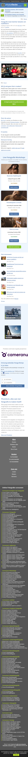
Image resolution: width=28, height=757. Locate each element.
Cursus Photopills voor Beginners (10, 714)
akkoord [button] (16, 754)
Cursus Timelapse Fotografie (9, 533)
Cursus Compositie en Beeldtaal (10, 503)
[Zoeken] (25, 5)
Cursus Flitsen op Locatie (8, 663)
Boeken (14, 446)
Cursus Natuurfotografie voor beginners (12, 627)
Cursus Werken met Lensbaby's (10, 615)
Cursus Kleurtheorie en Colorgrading (11, 576)
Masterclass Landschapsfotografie (11, 641)
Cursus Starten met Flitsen (9, 659)
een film (20, 53)
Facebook (7, 373)
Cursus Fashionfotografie (8, 682)
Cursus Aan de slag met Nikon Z (10, 542)
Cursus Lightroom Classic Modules (11, 551)
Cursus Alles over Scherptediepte (10, 493)
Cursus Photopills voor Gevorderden (11, 716)
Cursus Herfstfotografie (8, 630)
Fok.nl (5, 82)
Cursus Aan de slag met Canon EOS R (12, 538)
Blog (14, 439)
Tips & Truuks (14, 449)
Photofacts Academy (14, 122)
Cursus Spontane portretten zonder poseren (13, 667)
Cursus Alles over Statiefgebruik (10, 509)
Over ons (14, 469)
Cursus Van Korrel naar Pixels (10, 532)
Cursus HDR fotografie (8, 525)
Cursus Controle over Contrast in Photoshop (13, 581)
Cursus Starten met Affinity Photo (10, 728)
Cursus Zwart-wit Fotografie (9, 618)
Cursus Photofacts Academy (9, 738)
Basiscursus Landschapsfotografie (11, 642)
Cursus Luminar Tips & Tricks (9, 603)
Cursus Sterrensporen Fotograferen (11, 645)
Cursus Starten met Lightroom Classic (12, 548)
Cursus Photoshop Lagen (8, 580)
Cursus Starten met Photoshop (10, 573)
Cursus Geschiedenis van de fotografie (12, 499)
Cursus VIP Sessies (7, 734)
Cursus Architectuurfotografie (9, 516)
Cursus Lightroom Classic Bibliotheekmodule (13, 561)
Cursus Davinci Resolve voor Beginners (12, 707)
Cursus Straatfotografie (8, 518)
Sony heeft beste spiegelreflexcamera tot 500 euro (16, 272)
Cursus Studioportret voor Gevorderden (12, 678)
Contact (14, 471)
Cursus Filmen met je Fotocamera (11, 705)
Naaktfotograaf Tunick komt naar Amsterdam (15, 265)
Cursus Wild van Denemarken (10, 637)
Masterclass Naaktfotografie (14, 175)
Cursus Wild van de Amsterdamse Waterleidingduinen (11, 635)
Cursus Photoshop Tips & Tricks (10, 590)
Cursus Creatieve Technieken (9, 610)
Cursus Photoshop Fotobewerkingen (11, 592)
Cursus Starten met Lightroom (9, 547)
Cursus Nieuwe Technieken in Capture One (13, 736)
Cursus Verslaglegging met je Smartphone (13, 524)
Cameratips (5, 497)
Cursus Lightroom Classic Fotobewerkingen (13, 557)
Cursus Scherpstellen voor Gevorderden (12, 496)
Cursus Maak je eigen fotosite (9, 740)
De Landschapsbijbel (14, 459)
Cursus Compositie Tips (8, 537)
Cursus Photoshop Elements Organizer (12, 586)
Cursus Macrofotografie (8, 631)
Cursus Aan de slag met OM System (11, 536)
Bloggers (14, 474)
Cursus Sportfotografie (8, 520)
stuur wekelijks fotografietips (14, 386)
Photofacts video (14, 444)
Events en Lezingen (7, 737)
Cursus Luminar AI (7, 604)
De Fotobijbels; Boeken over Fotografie (14, 14)
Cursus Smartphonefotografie (9, 530)
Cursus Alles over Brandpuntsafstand (11, 505)
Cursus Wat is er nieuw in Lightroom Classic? (13, 565)
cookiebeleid (23, 753)
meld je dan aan (16, 148)
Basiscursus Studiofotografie (9, 680)
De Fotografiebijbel (14, 461)
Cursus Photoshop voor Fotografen (11, 575)
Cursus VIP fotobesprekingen (9, 717)
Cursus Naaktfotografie (8, 668)
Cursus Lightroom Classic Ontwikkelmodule (13, 555)
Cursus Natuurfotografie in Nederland (11, 633)
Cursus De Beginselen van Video (10, 706)
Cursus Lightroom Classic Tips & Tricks (12, 556)
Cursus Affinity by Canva (8, 729)
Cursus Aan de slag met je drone (10, 725)
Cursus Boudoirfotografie (8, 661)
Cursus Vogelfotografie (8, 652)
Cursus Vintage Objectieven (9, 623)
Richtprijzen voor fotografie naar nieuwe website (15, 286)
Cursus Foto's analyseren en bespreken (12, 519)
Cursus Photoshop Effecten (9, 597)
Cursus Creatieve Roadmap (9, 614)
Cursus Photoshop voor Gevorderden (11, 577)
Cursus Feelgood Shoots (8, 671)
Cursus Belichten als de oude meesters (12, 681)
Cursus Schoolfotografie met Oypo (11, 700)
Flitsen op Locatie (14, 229)
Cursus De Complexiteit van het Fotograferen (13, 616)
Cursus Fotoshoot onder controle (10, 665)
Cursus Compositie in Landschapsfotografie (13, 646)
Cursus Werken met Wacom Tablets (11, 721)
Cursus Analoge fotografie (9, 619)
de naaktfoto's (10, 33)
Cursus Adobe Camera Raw (9, 579)
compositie (3, 125)
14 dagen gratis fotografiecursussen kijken (14, 103)
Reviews (14, 442)
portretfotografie (4, 127)
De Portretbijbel (14, 456)
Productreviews (6, 731)
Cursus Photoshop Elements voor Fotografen (13, 585)
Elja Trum (20, 25)
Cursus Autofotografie (7, 691)
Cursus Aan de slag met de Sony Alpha (12, 534)
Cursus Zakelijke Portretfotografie (10, 670)
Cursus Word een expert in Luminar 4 (11, 605)
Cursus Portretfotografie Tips (9, 658)
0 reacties (7, 27)
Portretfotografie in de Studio (14, 202)
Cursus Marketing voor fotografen (10, 697)
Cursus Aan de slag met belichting (11, 495)
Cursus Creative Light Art (8, 622)
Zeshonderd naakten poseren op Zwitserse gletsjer (15, 279)
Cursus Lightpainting (7, 620)
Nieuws (25, 19)
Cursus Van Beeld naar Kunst (9, 611)
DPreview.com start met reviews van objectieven (16, 293)
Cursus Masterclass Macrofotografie (11, 629)
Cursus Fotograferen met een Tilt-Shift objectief (14, 529)
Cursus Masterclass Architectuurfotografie (12, 521)
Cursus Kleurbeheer (7, 523)
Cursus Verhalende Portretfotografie (11, 666)
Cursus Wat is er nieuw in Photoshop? (12, 595)
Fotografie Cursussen (5, 1)
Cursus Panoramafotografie (9, 527)
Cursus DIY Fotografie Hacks (9, 541)
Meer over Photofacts (6, 435)
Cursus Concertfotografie (8, 514)
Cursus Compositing (7, 588)
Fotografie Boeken (24, 1)
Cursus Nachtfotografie (8, 528)
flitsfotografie (18, 125)
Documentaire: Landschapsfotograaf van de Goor (14, 648)
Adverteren (14, 476)
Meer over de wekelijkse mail (7, 371)
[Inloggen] (26, 1)
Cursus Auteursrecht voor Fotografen (11, 727)
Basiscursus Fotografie (8, 504)
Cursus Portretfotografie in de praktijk (11, 662)
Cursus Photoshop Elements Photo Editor (12, 594)
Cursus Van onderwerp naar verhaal (11, 612)
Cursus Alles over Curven (8, 593)
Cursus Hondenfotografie (8, 654)
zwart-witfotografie (10, 125)
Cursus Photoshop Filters (8, 589)
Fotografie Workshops (15, 1)
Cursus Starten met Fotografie (10, 492)
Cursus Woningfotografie (8, 693)
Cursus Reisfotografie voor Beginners (11, 515)
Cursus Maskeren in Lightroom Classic (12, 549)
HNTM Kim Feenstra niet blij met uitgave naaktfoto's (15, 258)
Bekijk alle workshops (14, 246)
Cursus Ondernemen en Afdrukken (11, 699)
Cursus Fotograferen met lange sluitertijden (13, 644)
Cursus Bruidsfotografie (8, 687)
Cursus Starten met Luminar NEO (10, 601)
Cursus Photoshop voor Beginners (11, 572)
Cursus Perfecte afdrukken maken (11, 724)
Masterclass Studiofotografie (9, 677)
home (3, 19)
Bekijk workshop (14, 187)
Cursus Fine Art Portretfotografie (10, 672)
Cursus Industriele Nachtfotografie (11, 540)
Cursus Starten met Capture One (10, 723)
